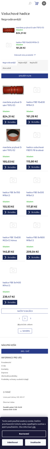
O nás (3, 366)
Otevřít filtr (25, 76)
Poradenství (6, 362)
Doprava (4, 372)
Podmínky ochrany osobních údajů (14, 379)
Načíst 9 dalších (25, 311)
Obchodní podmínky (9, 376)
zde (33, 426)
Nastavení (24, 433)
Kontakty (5, 369)
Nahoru (26, 331)
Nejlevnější (22, 62)
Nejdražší (33, 62)
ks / (25, 351)
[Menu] (44, 3)
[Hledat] (30, 3)
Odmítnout (12, 442)
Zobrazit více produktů (23, 55)
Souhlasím (35, 442)
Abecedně (7, 68)
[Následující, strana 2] (25, 318)
